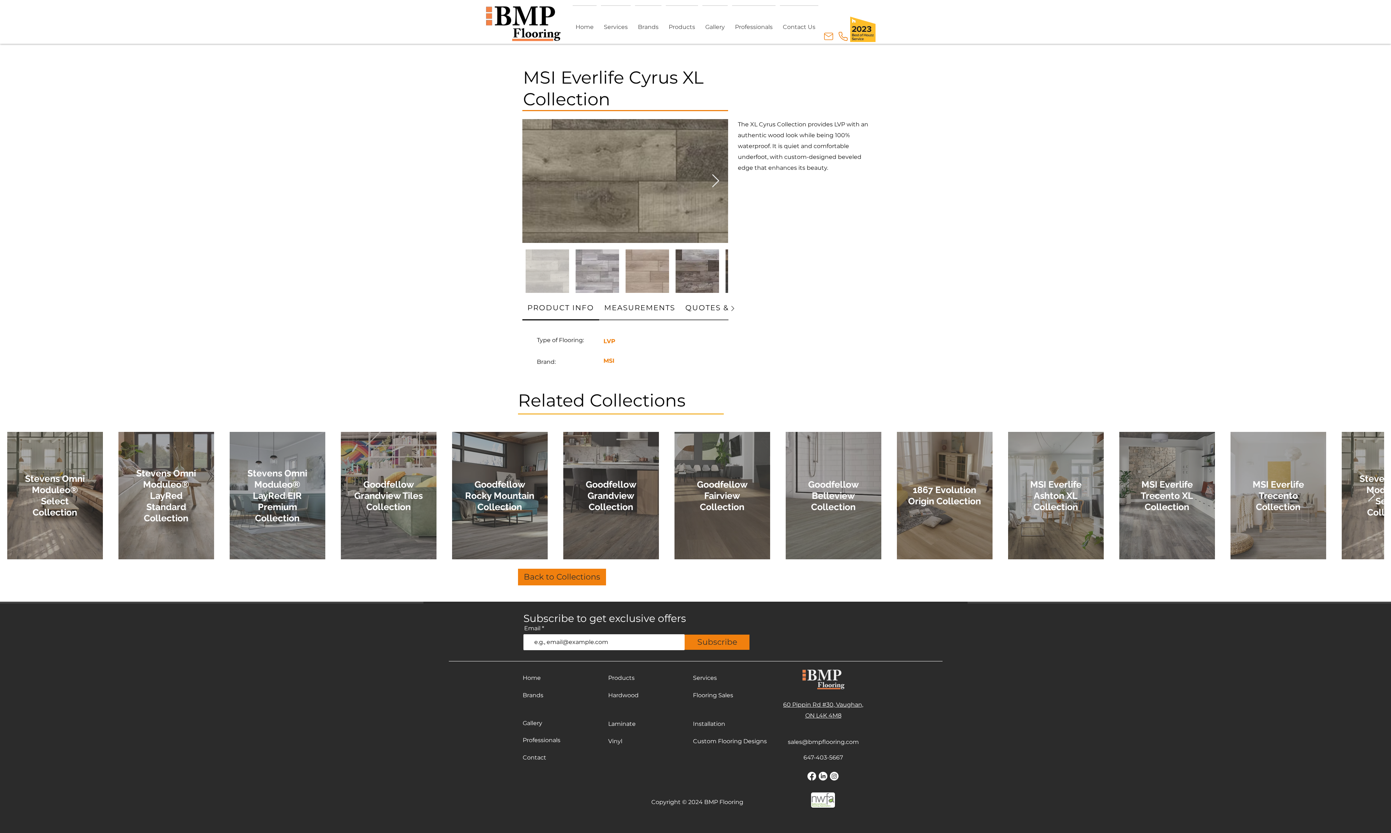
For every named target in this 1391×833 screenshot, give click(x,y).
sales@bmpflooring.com (823, 742)
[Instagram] (834, 776)
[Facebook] (811, 776)
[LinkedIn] (823, 776)
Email (532, 628)
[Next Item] (715, 181)
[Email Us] (828, 36)
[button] (682, 23)
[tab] (560, 308)
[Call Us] (843, 36)
